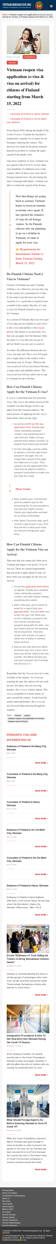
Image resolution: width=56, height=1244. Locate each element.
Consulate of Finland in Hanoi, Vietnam (29, 113)
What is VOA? (7, 1209)
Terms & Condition (9, 1193)
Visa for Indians (8, 1217)
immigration (29, 57)
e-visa (16, 327)
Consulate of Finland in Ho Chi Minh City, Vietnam (26, 120)
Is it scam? (6, 1212)
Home (4, 15)
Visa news (6, 1201)
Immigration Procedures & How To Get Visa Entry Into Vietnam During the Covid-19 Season (26, 1039)
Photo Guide (23, 489)
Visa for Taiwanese (10, 1220)
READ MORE (40, 763)
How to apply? (8, 1207)
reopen (27, 715)
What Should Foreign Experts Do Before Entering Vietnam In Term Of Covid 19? (27, 1123)
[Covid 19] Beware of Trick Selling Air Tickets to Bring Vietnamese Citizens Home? (28, 959)
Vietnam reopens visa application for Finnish (26, 718)
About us (5, 1198)
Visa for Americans (9, 1225)
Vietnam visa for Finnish (18, 721)
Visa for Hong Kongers (11, 1223)
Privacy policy (7, 1190)
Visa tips (12, 62)
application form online (37, 586)
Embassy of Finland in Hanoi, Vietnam (27, 885)
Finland (18, 715)
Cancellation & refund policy (13, 1196)
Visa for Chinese (9, 1215)
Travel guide (7, 1204)
